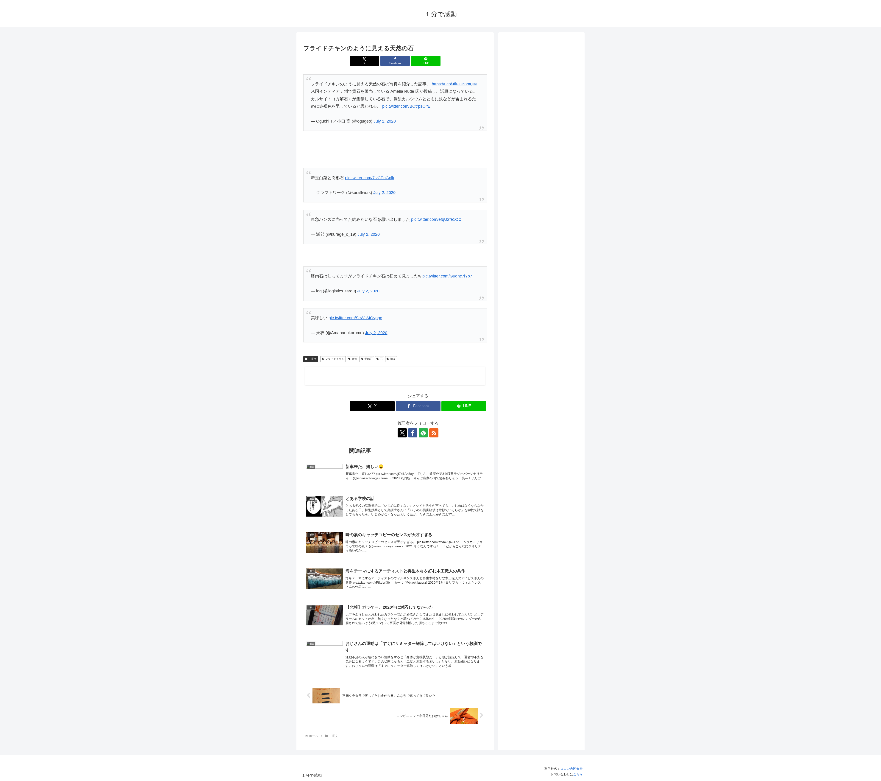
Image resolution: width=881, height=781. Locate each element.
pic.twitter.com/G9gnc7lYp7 (447, 276)
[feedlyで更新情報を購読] (423, 432)
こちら (578, 774)
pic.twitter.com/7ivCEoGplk (369, 178)
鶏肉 (393, 359)
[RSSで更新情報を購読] (433, 432)
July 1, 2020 (385, 121)
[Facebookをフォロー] (412, 432)
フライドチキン (334, 359)
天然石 (368, 359)
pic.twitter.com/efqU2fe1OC (436, 219)
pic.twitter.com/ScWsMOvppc (355, 318)
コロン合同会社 (571, 768)
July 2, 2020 (384, 192)
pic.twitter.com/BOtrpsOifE (406, 106)
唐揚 (354, 359)
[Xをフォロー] (402, 432)
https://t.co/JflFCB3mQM (454, 84)
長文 (312, 359)
